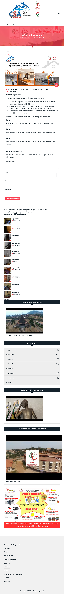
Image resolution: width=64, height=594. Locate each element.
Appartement (28, 37)
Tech (14, 91)
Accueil (22, 37)
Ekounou (10, 373)
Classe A (28, 90)
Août (56, 84)
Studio (47, 90)
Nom (7, 172)
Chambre (21, 90)
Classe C (41, 90)
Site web (8, 190)
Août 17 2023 (16, 220)
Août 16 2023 (16, 253)
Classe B (34, 90)
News (10, 91)
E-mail (7, 181)
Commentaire (10, 162)
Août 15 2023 (16, 261)
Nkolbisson (11, 378)
